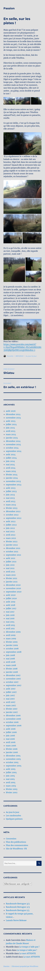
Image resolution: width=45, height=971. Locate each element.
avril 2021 (10, 571)
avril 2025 (10, 431)
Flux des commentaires (17, 845)
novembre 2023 (13, 481)
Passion (9, 8)
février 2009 (12, 642)
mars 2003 (11, 786)
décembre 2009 (13, 632)
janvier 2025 (12, 438)
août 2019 (10, 602)
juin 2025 (10, 428)
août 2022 (10, 521)
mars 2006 (11, 745)
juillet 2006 (11, 732)
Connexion (11, 838)
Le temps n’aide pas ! (29, 947)
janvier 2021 (11, 581)
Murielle (10, 356)
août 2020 (10, 595)
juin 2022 (10, 528)
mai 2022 (10, 531)
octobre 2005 (12, 762)
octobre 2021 (12, 551)
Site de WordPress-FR (16, 848)
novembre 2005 (13, 759)
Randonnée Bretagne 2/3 (18, 907)
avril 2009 (10, 635)
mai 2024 (10, 464)
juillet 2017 (11, 608)
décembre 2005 (13, 755)
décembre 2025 (13, 414)
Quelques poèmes (14, 819)
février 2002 (11, 792)
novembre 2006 (13, 719)
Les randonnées (13, 815)
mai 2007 (10, 699)
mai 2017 (10, 612)
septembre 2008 (13, 652)
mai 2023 (10, 498)
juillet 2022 (11, 525)
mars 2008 (11, 665)
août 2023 (10, 488)
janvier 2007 (12, 712)
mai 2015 (10, 622)
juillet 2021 (11, 561)
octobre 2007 (12, 682)
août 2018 (10, 605)
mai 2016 (10, 618)
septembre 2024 (13, 451)
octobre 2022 (12, 515)
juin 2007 (10, 695)
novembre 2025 (13, 417)
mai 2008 (10, 658)
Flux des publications (16, 842)
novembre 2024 (13, 444)
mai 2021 (10, 568)
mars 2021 (11, 575)
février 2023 (11, 508)
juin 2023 (10, 494)
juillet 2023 (11, 491)
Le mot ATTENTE (27, 953)
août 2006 (11, 729)
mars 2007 (11, 705)
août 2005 (10, 769)
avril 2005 (10, 782)
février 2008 (11, 668)
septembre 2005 (13, 765)
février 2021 (11, 578)
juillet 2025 (11, 424)
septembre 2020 (13, 591)
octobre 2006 (12, 722)
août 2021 (10, 558)
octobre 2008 (12, 648)
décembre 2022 (13, 511)
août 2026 (11, 411)
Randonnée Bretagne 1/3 (17, 910)
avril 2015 (10, 625)
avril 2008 (10, 662)
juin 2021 (10, 565)
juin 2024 (10, 461)
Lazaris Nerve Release (16, 920)
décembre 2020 (13, 585)
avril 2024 (10, 468)
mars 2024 (11, 471)
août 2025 (10, 421)
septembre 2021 (13, 555)
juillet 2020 (11, 598)
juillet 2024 (11, 458)
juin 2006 (10, 735)
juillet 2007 (11, 692)
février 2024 (11, 474)
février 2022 (11, 541)
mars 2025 (11, 434)
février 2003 (11, 789)
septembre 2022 (13, 518)
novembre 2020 (13, 588)
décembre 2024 (13, 441)
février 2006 (12, 749)
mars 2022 (11, 538)
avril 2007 (10, 702)
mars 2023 (11, 504)
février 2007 (11, 709)
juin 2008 (10, 655)
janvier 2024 (12, 478)
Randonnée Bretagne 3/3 (18, 903)
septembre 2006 (13, 725)
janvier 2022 (12, 545)
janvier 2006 (12, 752)
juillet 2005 (11, 772)
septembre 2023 (13, 484)
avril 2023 (10, 501)
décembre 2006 (13, 715)
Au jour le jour (31, 356)
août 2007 (10, 689)
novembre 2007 (13, 678)
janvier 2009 (12, 645)
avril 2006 (10, 742)
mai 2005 (10, 779)
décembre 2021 (13, 548)
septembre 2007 (13, 685)
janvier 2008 (12, 672)
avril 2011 (10, 628)
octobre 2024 (12, 448)
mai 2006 (10, 739)
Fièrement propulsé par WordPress (25, 966)
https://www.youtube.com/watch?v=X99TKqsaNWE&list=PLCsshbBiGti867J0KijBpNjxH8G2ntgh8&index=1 (22, 347)
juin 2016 (10, 615)
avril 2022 (10, 535)
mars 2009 (11, 638)
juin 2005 (10, 776)
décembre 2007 (13, 675)
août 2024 (10, 454)
